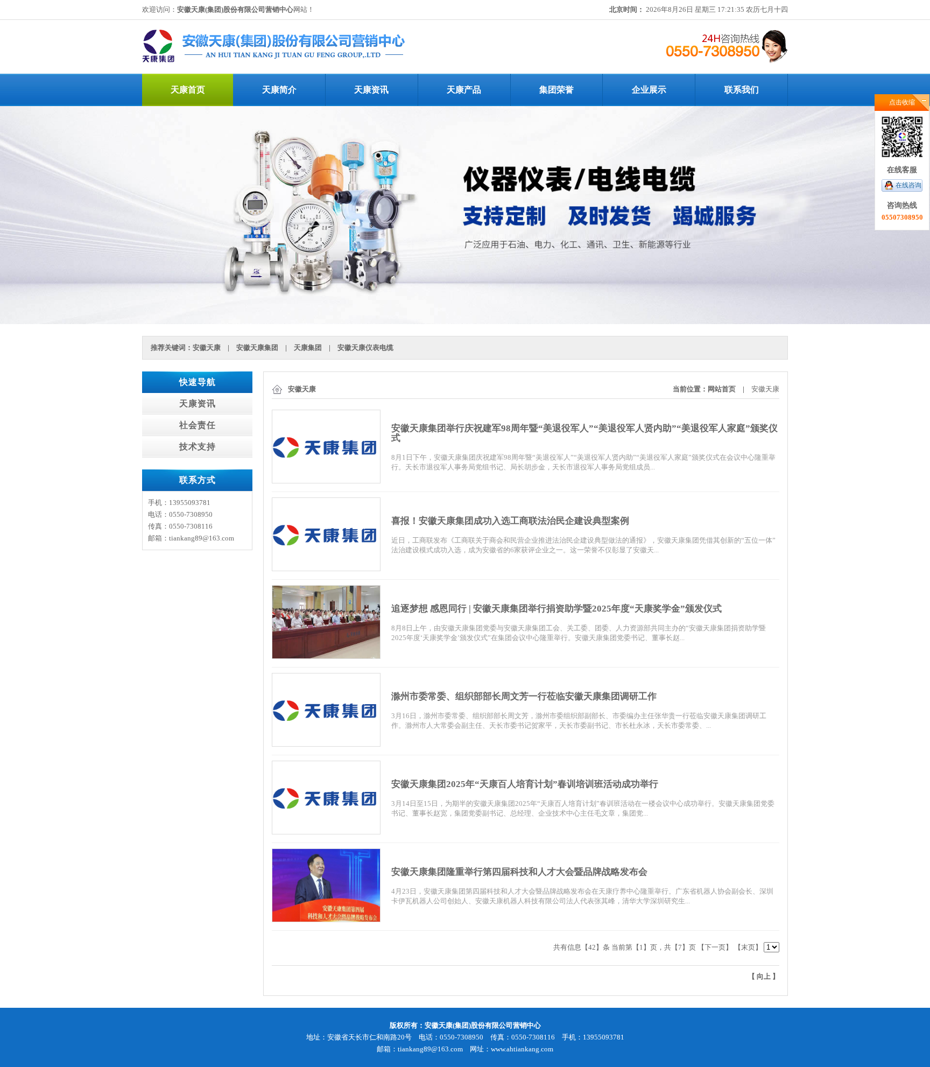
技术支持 (197, 446)
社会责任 (197, 425)
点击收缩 (902, 102)
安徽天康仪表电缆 (365, 347)
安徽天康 (207, 347)
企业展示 (649, 89)
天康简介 (279, 89)
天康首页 (188, 89)
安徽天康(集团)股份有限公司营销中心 (235, 9)
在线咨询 (908, 185)
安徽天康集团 (257, 347)
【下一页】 (715, 947)
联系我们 (741, 89)
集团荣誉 (556, 89)
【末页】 (748, 947)
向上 (764, 976)
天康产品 (464, 89)
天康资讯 (371, 89)
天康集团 (308, 347)
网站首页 (722, 389)
